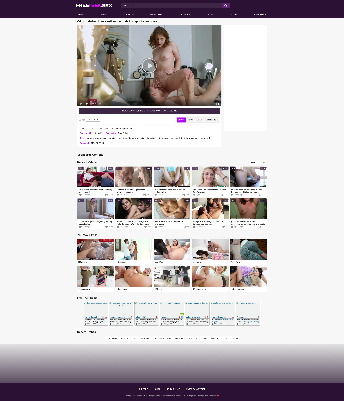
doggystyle (140, 138)
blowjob (90, 138)
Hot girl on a (158, 339)
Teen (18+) (123, 133)
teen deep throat (230, 339)
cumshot (120, 138)
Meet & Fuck (260, 14)
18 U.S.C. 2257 (173, 389)
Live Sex (233, 14)
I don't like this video (83, 120)
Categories (185, 14)
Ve (197, 339)
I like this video (80, 120)
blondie (189, 339)
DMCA (157, 389)
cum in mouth (109, 138)
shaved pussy (168, 138)
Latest (103, 14)
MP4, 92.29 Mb (97, 143)
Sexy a (134, 339)
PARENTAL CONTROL (195, 389)
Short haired (111, 339)
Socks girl (145, 339)
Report (191, 120)
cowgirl (98, 138)
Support (143, 389)
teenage (194, 138)
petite (158, 138)
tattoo (187, 138)
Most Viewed (156, 14)
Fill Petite (125, 339)
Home (80, 14)
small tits (179, 138)
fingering (150, 138)
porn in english (206, 138)
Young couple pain (175, 339)
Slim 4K (98, 133)
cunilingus (129, 138)
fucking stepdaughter (210, 339)
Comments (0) (212, 120)
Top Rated (128, 14)
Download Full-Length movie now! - (149, 110)
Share (200, 120)
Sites (210, 14)
